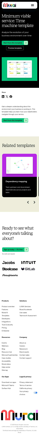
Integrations (6, 322)
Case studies (6, 358)
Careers (22, 346)
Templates (5, 316)
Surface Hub (6, 388)
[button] (32, 5)
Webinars (5, 346)
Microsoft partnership (10, 355)
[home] (9, 5)
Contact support (25, 358)
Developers (6, 319)
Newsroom (24, 349)
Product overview (8, 306)
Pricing (4, 328)
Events (4, 343)
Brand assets (24, 352)
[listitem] (19, 175)
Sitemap (5, 370)
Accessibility (6, 361)
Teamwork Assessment (28, 316)
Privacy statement (26, 382)
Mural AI (5, 313)
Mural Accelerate (26, 309)
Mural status (6, 364)
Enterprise (5, 331)
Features (5, 309)
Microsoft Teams (8, 385)
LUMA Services (25, 306)
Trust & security (7, 325)
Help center (6, 367)
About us (23, 343)
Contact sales (24, 355)
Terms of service (25, 385)
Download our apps (9, 382)
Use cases (23, 313)
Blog (3, 349)
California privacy (26, 388)
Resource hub (7, 352)
